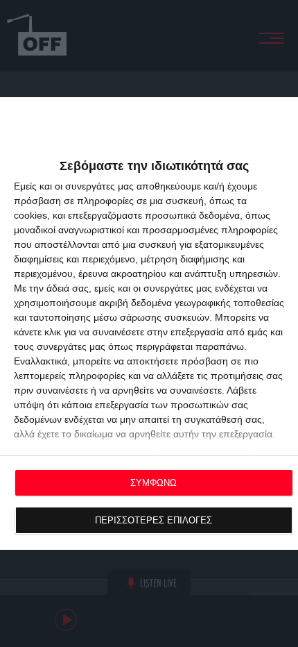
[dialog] (149, 323)
